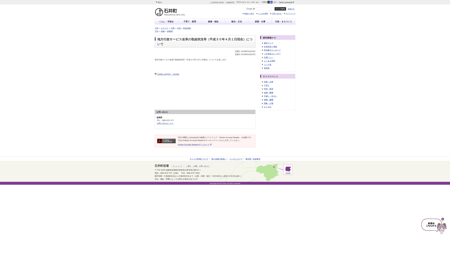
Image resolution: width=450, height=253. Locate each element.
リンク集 (267, 64)
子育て (267, 85)
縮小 (257, 2)
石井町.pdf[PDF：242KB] (168, 74)
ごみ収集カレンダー (272, 54)
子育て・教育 (190, 21)
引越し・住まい (270, 96)
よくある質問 (263, 14)
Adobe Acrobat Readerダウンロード (193, 144)
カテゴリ (164, 28)
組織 (163, 31)
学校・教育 (268, 89)
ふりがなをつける (217, 2)
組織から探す (249, 14)
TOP (156, 28)
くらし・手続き (166, 21)
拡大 (248, 2)
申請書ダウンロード (272, 50)
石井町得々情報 (270, 46)
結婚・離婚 (268, 92)
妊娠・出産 (268, 82)
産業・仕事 (260, 21)
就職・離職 (268, 100)
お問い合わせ (277, 14)
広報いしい (268, 57)
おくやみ (267, 107)
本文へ (160, 2)
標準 (253, 2)
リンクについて (235, 159)
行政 (179, 28)
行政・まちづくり (283, 21)
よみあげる (230, 2)
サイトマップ (290, 14)
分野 (173, 28)
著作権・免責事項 (252, 159)
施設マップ (268, 43)
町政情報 (187, 28)
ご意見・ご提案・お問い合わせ (197, 166)
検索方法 (291, 9)
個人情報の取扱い (218, 159)
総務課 (170, 31)
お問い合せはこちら (165, 123)
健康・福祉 (213, 21)
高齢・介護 (268, 103)
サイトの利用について (199, 159)
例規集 (267, 68)
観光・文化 (236, 21)
